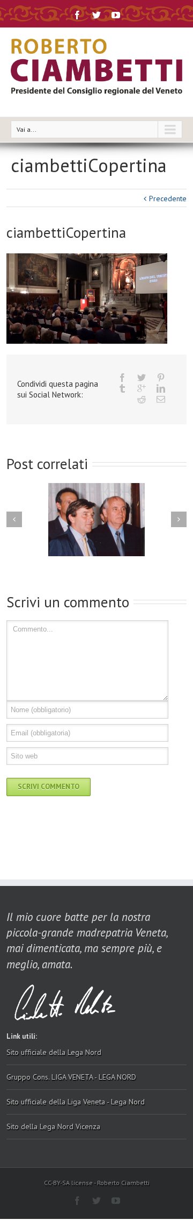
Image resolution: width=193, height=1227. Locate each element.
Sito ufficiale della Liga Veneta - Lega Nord (75, 1102)
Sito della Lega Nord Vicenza (53, 1126)
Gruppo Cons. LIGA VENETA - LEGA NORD (71, 1077)
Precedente (168, 198)
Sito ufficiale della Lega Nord (53, 1052)
